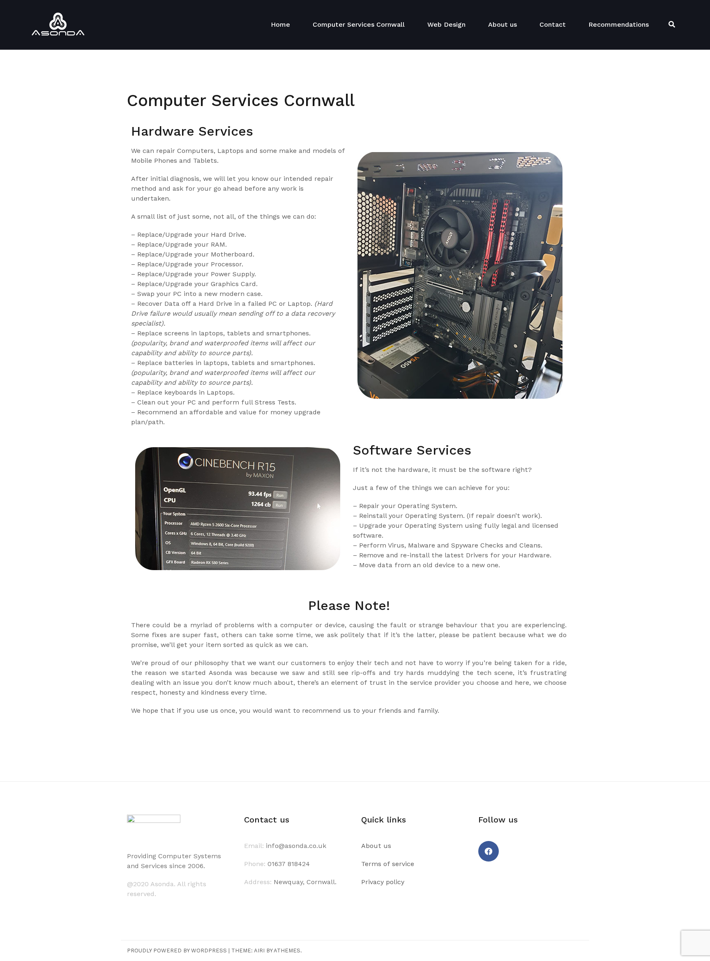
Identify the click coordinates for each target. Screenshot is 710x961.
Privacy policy (382, 882)
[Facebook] (488, 851)
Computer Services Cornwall (359, 24)
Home (280, 24)
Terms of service (387, 864)
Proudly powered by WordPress (177, 950)
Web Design (446, 24)
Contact (552, 24)
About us (502, 24)
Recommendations (618, 24)
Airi (259, 950)
